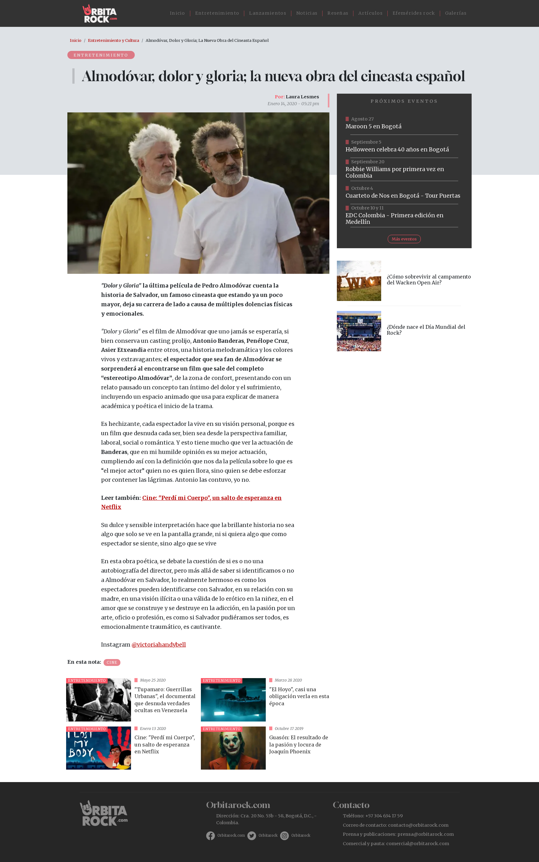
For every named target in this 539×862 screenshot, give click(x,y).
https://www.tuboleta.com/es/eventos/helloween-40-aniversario (404, 146)
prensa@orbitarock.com (425, 834)
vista (131, 700)
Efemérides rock (414, 13)
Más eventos (404, 238)
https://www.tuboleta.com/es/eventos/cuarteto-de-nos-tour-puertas (404, 192)
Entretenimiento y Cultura (113, 40)
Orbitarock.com (231, 835)
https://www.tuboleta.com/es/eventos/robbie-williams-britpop (404, 169)
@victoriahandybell (159, 644)
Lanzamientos (267, 13)
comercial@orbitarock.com (417, 843)
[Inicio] (102, 13)
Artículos (370, 13)
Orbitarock (268, 835)
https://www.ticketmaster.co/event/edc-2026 (404, 215)
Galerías (456, 13)
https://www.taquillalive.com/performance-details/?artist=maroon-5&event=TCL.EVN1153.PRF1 (404, 123)
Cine (112, 662)
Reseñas (338, 13)
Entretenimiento (217, 13)
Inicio (177, 13)
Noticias (307, 13)
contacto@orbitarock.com (418, 825)
